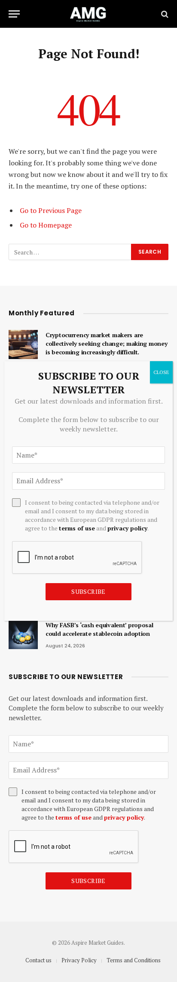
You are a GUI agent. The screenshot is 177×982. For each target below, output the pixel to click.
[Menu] (14, 14)
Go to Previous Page (51, 210)
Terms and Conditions (134, 960)
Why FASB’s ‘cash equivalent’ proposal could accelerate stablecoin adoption (99, 629)
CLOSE (161, 372)
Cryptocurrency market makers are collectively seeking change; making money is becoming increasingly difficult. (107, 343)
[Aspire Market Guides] (88, 14)
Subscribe (88, 881)
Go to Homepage (46, 225)
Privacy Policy (79, 960)
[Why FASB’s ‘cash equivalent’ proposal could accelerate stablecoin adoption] (23, 634)
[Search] (163, 14)
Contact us (38, 960)
